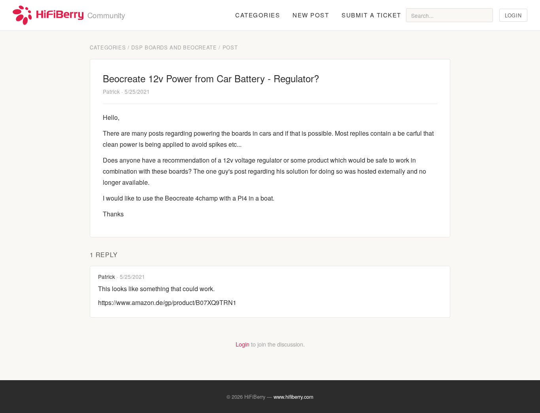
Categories (257, 15)
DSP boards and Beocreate (174, 47)
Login (513, 15)
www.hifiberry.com (293, 396)
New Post (311, 15)
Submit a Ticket (371, 15)
